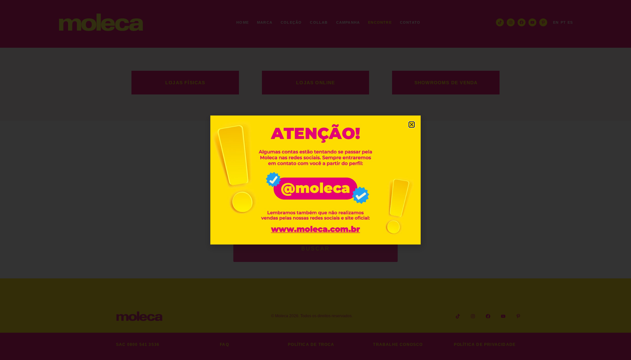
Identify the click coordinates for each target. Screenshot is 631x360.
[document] (315, 180)
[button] (411, 124)
